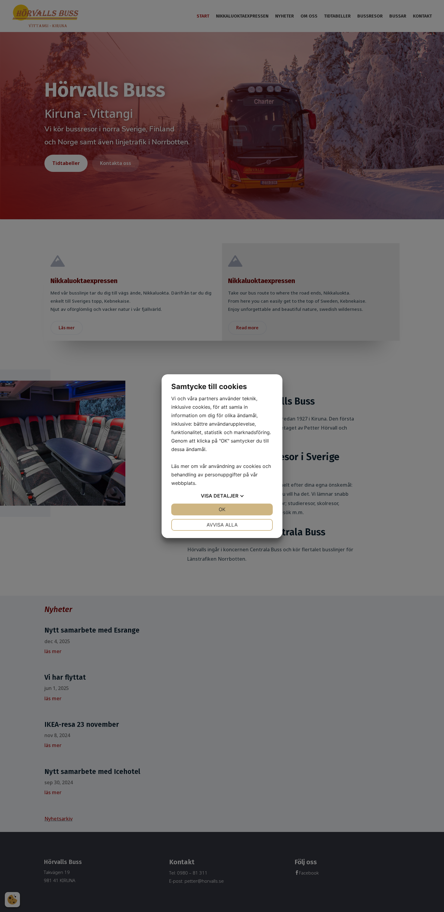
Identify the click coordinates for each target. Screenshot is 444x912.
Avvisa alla (222, 525)
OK (222, 509)
